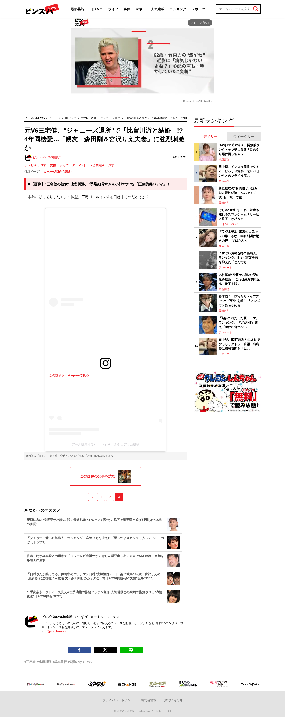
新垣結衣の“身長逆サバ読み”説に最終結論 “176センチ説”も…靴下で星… (239, 192)
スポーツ (198, 9)
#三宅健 (30, 662)
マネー (141, 9)
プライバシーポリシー (118, 700)
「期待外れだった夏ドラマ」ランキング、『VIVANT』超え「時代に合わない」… (239, 322)
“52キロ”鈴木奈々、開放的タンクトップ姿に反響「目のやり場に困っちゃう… (239, 149)
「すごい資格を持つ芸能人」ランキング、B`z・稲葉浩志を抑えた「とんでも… (239, 257)
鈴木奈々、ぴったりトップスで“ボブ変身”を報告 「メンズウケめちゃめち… (239, 301)
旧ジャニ (96, 9)
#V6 (89, 662)
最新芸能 (77, 9)
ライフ (113, 9)
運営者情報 (149, 700)
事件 (127, 9)
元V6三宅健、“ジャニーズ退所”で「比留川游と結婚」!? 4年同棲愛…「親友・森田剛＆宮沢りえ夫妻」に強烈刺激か (155, 118)
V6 (81, 165)
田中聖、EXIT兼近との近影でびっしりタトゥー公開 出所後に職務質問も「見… (239, 344)
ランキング (178, 9)
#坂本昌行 (60, 662)
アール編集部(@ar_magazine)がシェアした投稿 (105, 444)
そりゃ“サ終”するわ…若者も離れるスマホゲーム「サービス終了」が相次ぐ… (239, 214)
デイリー (210, 136)
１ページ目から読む (58, 171)
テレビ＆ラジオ (35, 165)
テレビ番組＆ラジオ (100, 165)
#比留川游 (44, 662)
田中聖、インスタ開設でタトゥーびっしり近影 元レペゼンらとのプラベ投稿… (239, 171)
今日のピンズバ (228, 224)
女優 (53, 165)
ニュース (55, 118)
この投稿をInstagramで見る (69, 375)
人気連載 (157, 9)
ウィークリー (243, 136)
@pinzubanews (56, 631)
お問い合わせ (173, 700)
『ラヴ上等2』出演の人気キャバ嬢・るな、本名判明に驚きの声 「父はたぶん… (239, 236)
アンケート (225, 267)
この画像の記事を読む (98, 476)
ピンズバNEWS (34, 118)
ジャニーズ (67, 165)
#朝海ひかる (77, 662)
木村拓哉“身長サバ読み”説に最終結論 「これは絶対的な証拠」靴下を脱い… (239, 279)
